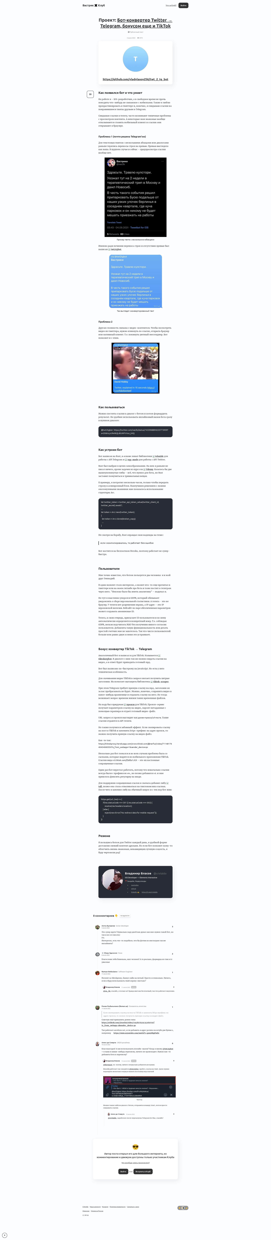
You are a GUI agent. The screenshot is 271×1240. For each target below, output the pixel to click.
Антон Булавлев (108, 924)
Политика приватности (117, 1203)
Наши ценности (95, 1203)
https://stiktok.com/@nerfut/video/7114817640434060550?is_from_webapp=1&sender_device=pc (128, 1022)
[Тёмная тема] (186, 1204)
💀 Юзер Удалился (110, 951)
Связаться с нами (133, 1203)
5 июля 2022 (106, 926)
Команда (105, 1203)
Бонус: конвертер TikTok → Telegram (125, 648)
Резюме (104, 835)
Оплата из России (97, 1208)
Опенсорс (86, 1208)
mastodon (134, 884)
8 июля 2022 (106, 953)
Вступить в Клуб (143, 1168)
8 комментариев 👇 (106, 913)
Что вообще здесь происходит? (135, 1160)
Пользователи (109, 568)
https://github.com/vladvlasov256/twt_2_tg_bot (135, 78)
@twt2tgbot (168, 1047)
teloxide (159, 456)
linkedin (133, 890)
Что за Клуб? (171, 5)
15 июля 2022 (125, 1059)
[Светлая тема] (179, 1204)
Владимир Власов (113, 985)
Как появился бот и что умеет (120, 92)
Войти (183, 5)
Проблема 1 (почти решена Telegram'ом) (122, 136)
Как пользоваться (111, 406)
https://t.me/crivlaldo (148, 890)
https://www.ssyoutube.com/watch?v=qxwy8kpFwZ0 (136, 1031)
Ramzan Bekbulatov (110, 970)
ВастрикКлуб (94, 5)
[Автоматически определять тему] (183, 1204)
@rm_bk (106, 989)
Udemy (149, 469)
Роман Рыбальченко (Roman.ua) (115, 1004)
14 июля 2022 (106, 1043)
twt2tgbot (116, 249)
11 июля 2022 (106, 972)
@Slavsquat (107, 1063)
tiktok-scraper (161, 681)
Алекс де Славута (109, 1041)
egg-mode (133, 459)
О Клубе (85, 1203)
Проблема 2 (105, 321)
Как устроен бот (110, 449)
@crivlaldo (112, 1116)
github (133, 887)
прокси (131, 704)
